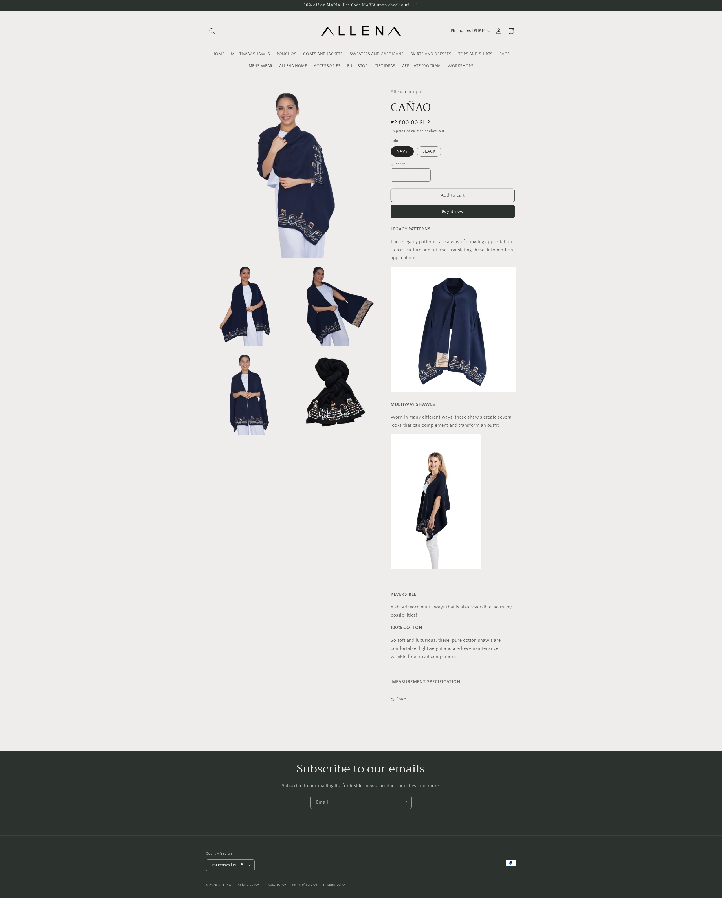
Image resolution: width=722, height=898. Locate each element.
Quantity (398, 164)
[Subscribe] (405, 802)
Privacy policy (275, 884)
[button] (212, 31)
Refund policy (248, 884)
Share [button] (401, 699)
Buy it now (453, 211)
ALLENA (225, 885)
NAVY (402, 151)
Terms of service (304, 884)
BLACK (428, 151)
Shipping (398, 131)
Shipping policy (334, 884)
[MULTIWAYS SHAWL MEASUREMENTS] (453, 391)
